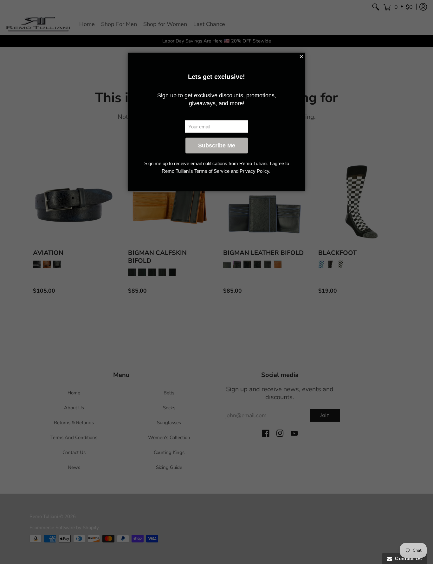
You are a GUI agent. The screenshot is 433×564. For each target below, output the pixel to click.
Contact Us (407, 558)
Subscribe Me (216, 145)
